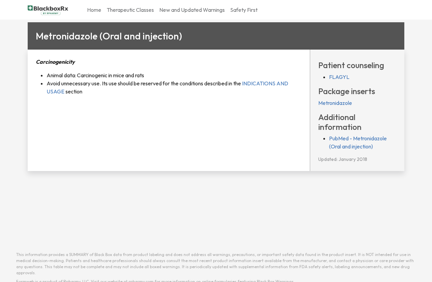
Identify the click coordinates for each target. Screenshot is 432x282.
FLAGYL (339, 77)
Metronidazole (335, 103)
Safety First (244, 9)
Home (94, 9)
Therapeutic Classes (130, 9)
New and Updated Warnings (192, 9)
